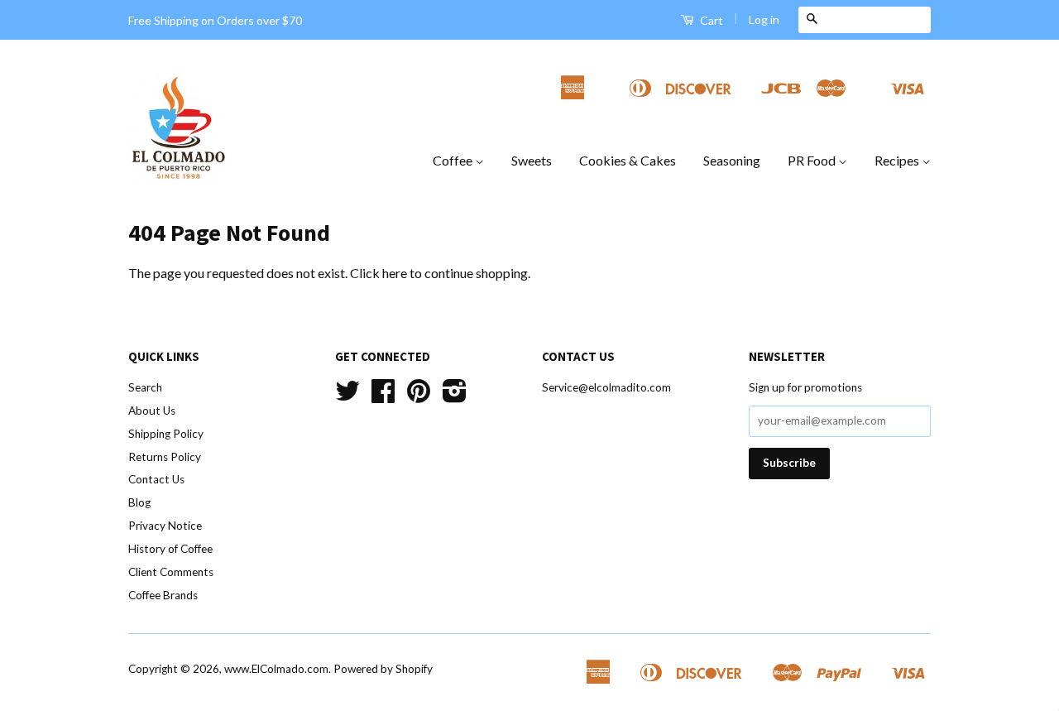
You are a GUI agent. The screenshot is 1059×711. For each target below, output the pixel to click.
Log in (764, 19)
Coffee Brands (163, 595)
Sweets (531, 160)
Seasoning (731, 160)
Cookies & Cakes (627, 160)
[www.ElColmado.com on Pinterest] (418, 396)
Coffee (454, 160)
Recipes (898, 160)
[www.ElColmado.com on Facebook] (383, 396)
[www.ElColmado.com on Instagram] (454, 396)
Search (145, 387)
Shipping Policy (166, 433)
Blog (139, 502)
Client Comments (170, 572)
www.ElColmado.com (276, 668)
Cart (710, 20)
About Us (151, 410)
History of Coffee (170, 548)
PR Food (813, 160)
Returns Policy (164, 457)
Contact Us (156, 479)
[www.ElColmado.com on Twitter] (347, 396)
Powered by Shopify (383, 668)
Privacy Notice (165, 525)
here (394, 273)
